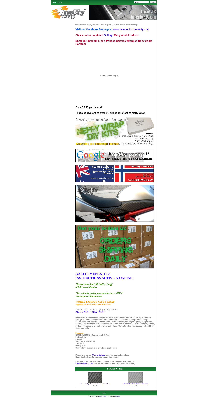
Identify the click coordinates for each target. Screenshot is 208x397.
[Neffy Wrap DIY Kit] (114, 145)
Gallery (108, 35)
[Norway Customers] (134, 181)
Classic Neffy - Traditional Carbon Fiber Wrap (95, 384)
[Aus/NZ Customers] (94, 181)
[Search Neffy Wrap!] (114, 162)
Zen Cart (117, 396)
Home (54, 2)
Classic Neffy (82, 312)
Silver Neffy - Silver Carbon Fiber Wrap (135, 384)
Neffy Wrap (102, 396)
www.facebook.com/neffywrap (131, 29)
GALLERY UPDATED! (92, 274)
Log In (60, 2)
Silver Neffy (98, 312)
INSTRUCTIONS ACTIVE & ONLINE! (104, 278)
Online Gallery (98, 355)
